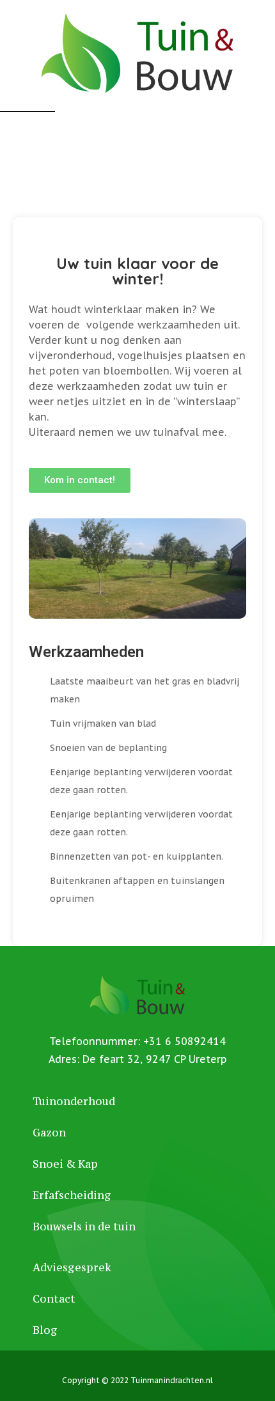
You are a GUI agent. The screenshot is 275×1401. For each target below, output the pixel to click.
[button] (79, 480)
